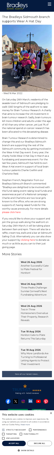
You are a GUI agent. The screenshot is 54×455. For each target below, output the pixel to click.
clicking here (28, 240)
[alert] (27, 432)
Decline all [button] (39, 443)
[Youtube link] (38, 401)
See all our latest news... (27, 374)
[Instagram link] (23, 401)
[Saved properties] (40, 5)
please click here (11, 212)
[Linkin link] (30, 401)
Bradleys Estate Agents (17, 6)
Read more (25, 424)
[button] (49, 4)
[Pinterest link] (45, 401)
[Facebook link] (8, 401)
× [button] (51, 413)
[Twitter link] (15, 401)
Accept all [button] (14, 443)
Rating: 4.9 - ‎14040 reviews (27, 393)
